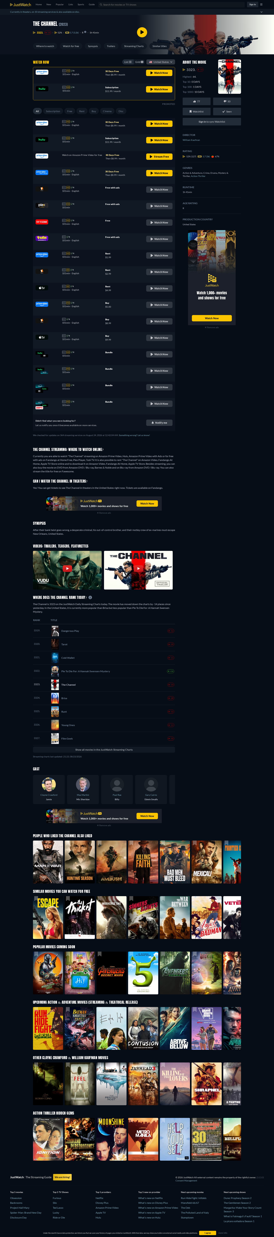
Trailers (111, 46)
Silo (55, 1202)
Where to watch (45, 46)
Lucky (56, 1212)
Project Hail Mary (19, 1207)
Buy (94, 111)
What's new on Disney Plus (153, 1202)
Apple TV (101, 1212)
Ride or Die (59, 1217)
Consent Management (186, 1180)
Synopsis (93, 46)
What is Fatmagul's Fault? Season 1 (243, 1216)
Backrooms (16, 1202)
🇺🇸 (159, 61)
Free (69, 111)
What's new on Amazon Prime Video (158, 1207)
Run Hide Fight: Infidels (193, 1197)
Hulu (98, 1217)
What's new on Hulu (149, 1217)
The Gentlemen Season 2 (237, 1202)
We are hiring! (62, 1177)
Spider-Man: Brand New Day (25, 1212)
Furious (57, 1197)
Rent (82, 111)
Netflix (99, 1197)
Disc (121, 111)
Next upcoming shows (235, 1192)
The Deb (185, 1207)
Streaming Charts (134, 46)
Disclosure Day (18, 1217)
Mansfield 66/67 (190, 1202)
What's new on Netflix (150, 1197)
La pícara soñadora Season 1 (239, 1221)
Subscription (53, 111)
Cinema (107, 111)
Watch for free (71, 46)
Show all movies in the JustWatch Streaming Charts (104, 749)
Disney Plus (102, 1202)
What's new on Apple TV (151, 1212)
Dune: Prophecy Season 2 (237, 1197)
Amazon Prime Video (107, 1207)
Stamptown (187, 1217)
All (37, 111)
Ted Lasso (58, 1207)
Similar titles (159, 46)
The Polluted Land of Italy (195, 1212)
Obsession (16, 1197)
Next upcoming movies (192, 1192)
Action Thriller (198, 176)
